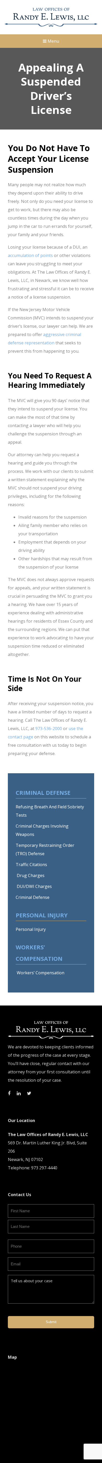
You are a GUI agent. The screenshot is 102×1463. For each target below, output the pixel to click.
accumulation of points (30, 255)
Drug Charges (30, 875)
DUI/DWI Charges (34, 886)
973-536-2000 (48, 728)
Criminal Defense (32, 897)
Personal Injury (31, 929)
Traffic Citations (31, 864)
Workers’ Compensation (40, 973)
